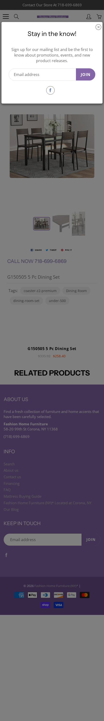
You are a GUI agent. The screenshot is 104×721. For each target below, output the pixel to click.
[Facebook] (50, 90)
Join (85, 74)
